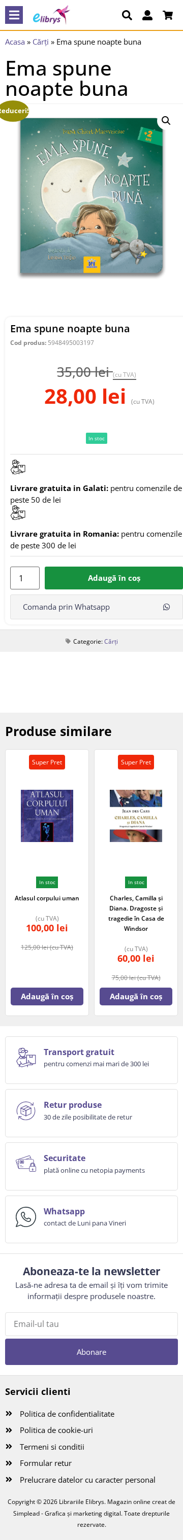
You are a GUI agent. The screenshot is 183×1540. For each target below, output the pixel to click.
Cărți (41, 42)
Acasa (15, 42)
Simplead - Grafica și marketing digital (67, 1513)
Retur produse (73, 1104)
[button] (14, 15)
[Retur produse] (26, 1111)
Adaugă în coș (114, 578)
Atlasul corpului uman (47, 898)
